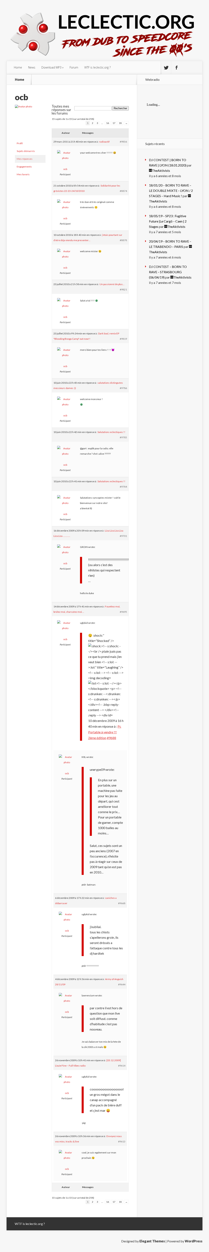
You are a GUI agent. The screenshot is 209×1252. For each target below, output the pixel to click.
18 (120, 123)
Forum (74, 67)
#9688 (111, 738)
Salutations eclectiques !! (111, 432)
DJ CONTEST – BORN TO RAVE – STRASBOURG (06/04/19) (168, 272)
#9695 (123, 611)
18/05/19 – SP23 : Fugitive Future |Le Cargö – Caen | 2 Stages (168, 221)
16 (107, 123)
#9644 (121, 984)
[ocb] (30, 106)
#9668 (121, 903)
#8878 (123, 240)
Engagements (24, 166)
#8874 (123, 190)
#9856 (123, 141)
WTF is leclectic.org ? (97, 67)
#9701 (123, 535)
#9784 (123, 486)
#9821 (123, 289)
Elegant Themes (152, 1241)
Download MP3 (51, 67)
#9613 (121, 1141)
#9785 (123, 437)
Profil (20, 143)
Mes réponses (24, 158)
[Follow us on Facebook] (176, 67)
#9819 (123, 338)
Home (18, 67)
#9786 (123, 388)
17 (113, 123)
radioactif (104, 141)
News (31, 67)
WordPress (193, 1241)
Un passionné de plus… (112, 284)
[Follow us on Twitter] (166, 67)
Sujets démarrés (26, 151)
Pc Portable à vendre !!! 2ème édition (104, 732)
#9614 (121, 1065)
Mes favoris (23, 174)
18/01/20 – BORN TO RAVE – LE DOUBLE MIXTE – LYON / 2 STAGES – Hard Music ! (171, 190)
